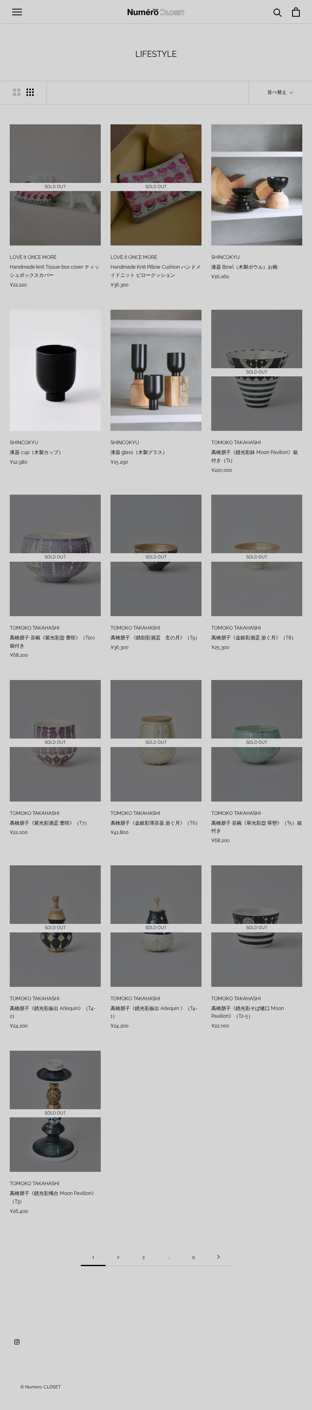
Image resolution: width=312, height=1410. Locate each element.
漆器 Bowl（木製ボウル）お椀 (244, 267)
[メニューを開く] (17, 12)
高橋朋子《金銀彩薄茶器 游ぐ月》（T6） (155, 823)
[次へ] (218, 1257)
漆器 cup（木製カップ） (36, 452)
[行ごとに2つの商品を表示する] (16, 92)
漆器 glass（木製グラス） (138, 452)
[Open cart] (296, 12)
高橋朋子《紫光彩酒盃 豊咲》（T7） (49, 823)
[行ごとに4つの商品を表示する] (30, 92)
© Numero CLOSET (40, 1387)
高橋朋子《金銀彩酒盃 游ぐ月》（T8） (253, 638)
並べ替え (277, 92)
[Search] (277, 12)
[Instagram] (17, 1341)
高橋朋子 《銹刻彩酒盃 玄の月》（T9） (155, 638)
